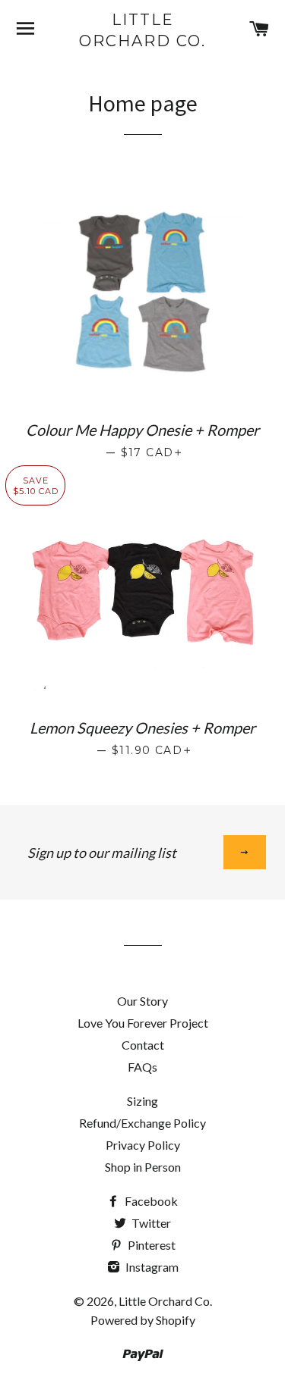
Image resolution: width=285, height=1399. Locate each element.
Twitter (150, 1223)
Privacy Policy (143, 1145)
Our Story (142, 1001)
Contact (143, 1045)
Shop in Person (143, 1167)
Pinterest (150, 1245)
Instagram (151, 1267)
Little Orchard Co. (142, 30)
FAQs (142, 1066)
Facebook (150, 1201)
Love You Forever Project (143, 1023)
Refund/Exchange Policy (142, 1123)
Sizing (142, 1101)
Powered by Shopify (142, 1320)
